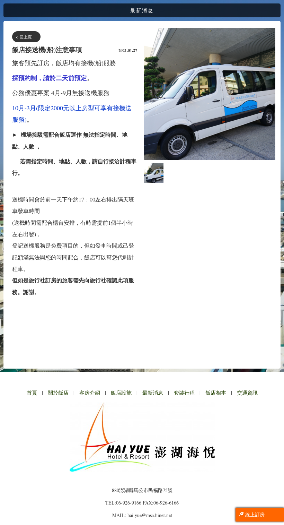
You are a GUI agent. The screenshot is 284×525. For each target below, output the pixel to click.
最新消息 (152, 392)
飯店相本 (215, 392)
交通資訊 (247, 392)
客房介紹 (89, 392)
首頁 (32, 392)
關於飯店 (58, 392)
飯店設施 (121, 392)
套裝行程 (184, 392)
